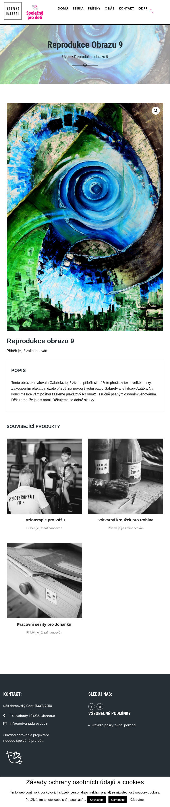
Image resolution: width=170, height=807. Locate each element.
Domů (63, 8)
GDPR (142, 8)
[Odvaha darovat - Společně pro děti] (13, 11)
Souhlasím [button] (97, 799)
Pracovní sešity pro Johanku (44, 624)
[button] (156, 111)
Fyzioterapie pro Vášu (44, 520)
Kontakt (126, 8)
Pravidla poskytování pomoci (114, 725)
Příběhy (94, 8)
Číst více (137, 799)
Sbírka (77, 8)
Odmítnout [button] (118, 799)
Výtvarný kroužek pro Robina (125, 520)
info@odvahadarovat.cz (28, 723)
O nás (109, 8)
